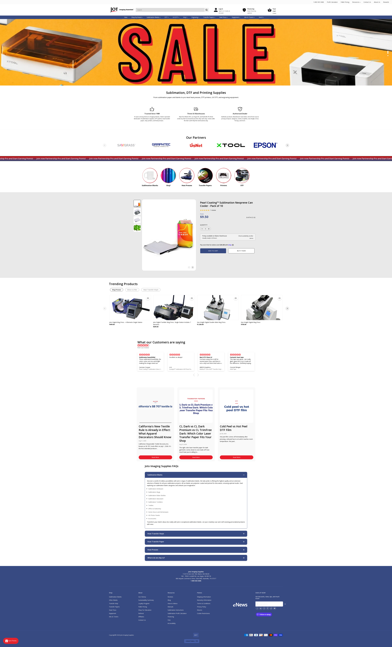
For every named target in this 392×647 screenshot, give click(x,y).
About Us (377, 2)
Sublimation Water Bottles (157, 495)
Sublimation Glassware (155, 499)
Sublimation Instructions (176, 610)
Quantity (203, 225)
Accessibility (172, 623)
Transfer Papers (208, 17)
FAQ (169, 620)
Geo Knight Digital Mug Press (250, 322)
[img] (197, 345)
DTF (166, 17)
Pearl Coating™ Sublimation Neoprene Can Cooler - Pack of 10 (226, 204)
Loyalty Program (143, 603)
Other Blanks (113, 600)
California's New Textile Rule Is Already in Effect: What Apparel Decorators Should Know (155, 431)
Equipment (235, 17)
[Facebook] (257, 608)
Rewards (386, 2)
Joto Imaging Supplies (127, 635)
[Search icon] (206, 10)
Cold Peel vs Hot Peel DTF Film (233, 428)
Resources (356, 2)
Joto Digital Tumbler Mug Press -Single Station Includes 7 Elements (172, 323)
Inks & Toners (249, 17)
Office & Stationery (154, 509)
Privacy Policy (201, 607)
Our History (142, 597)
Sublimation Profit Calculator (177, 613)
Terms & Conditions (203, 603)
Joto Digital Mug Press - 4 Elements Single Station (125, 322)
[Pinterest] (267, 608)
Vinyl (185, 17)
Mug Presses (116, 290)
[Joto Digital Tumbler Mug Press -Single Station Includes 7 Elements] (174, 307)
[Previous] (104, 145)
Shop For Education (144, 610)
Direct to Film (132, 290)
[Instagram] (264, 608)
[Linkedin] (260, 608)
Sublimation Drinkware (155, 489)
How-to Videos (172, 603)
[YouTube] (274, 608)
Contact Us (367, 2)
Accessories (152, 519)
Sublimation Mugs (154, 492)
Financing (171, 617)
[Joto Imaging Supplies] (122, 10)
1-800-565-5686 (318, 2)
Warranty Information (204, 600)
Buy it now (241, 251)
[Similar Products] (148, 298)
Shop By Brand (136, 17)
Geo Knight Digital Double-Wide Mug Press (211, 322)
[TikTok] (271, 608)
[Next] (287, 145)
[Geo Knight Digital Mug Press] (262, 307)
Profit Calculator (332, 2)
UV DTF (175, 17)
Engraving (194, 17)
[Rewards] (11, 641)
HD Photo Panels (154, 515)
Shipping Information (204, 597)
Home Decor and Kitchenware (158, 512)
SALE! (261, 17)
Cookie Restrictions (203, 613)
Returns (199, 610)
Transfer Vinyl (113, 603)
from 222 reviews (143, 348)
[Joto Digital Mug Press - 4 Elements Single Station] (130, 307)
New (125, 17)
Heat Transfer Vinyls (150, 290)
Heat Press (223, 17)
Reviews (170, 597)
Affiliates (141, 617)
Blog (169, 600)
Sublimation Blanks (153, 17)
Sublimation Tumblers (155, 502)
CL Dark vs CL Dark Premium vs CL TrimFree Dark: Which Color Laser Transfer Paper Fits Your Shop (195, 433)
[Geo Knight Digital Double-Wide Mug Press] (218, 307)
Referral (141, 613)
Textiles (150, 505)
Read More (155, 457)
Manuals (170, 607)
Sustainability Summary (146, 600)
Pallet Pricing (345, 2)
